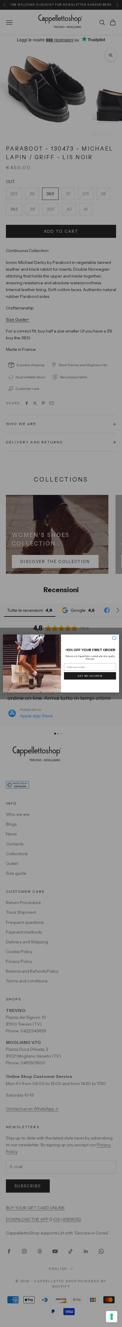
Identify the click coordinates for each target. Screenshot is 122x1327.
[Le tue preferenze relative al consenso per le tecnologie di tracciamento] (111, 1316)
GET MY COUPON (90, 675)
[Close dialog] (114, 638)
